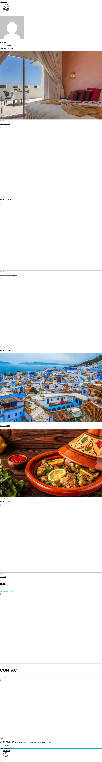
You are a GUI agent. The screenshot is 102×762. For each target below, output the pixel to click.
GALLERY (6, 9)
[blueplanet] (3, 2)
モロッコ (2, 120)
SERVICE (6, 6)
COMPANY (6, 4)
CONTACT (6, 10)
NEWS (5, 7)
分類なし (2, 573)
